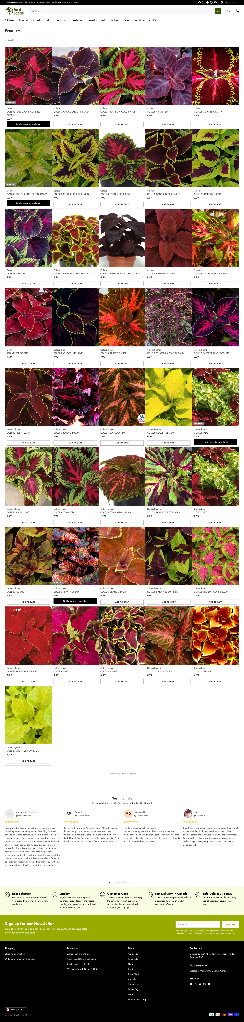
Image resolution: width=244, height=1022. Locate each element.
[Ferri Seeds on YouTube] (215, 3)
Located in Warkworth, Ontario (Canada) (209, 970)
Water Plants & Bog (137, 999)
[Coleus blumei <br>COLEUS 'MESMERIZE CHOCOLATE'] (215, 317)
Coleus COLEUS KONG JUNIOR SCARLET (163, 192)
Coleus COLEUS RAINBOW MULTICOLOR (210, 272)
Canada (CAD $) (230, 2)
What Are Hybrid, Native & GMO (83, 969)
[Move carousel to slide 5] (117, 882)
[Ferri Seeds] (14, 11)
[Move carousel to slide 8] (124, 882)
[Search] (218, 11)
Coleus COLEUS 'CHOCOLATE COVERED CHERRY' (24, 112)
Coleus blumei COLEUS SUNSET (202, 669)
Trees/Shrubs (134, 974)
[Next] (238, 844)
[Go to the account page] (228, 11)
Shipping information (15, 953)
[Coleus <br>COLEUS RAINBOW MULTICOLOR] (215, 238)
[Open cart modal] (237, 11)
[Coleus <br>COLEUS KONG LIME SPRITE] (215, 158)
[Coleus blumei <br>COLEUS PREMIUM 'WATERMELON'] (215, 556)
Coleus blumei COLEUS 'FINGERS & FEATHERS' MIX (165, 351)
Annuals (132, 979)
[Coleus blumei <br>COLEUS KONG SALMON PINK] (122, 476)
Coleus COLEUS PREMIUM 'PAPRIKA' (161, 272)
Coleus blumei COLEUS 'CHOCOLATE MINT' (68, 351)
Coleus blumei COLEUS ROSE (61, 669)
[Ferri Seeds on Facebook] (199, 3)
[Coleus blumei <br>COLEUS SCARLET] (122, 635)
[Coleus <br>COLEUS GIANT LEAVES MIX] (215, 76)
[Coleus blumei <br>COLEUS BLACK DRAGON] (75, 397)
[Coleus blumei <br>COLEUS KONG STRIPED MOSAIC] (168, 476)
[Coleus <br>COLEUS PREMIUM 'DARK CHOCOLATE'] (122, 238)
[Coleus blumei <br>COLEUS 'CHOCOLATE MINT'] (75, 317)
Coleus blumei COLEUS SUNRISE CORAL (160, 669)
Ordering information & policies (20, 959)
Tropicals (132, 969)
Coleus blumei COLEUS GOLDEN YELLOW (161, 431)
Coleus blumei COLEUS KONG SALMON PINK (115, 510)
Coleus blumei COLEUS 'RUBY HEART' (18, 431)
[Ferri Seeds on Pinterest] (207, 3)
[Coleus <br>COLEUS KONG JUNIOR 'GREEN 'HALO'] (28, 158)
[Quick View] (48, 50)
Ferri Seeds (26, 1014)
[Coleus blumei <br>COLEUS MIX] (215, 476)
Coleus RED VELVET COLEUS (17, 351)
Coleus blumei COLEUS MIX (201, 510)
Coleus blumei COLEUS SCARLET (109, 669)
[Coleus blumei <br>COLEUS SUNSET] (215, 635)
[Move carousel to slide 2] (111, 882)
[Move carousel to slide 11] (130, 882)
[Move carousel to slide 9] (126, 882)
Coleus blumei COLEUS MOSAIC (15, 590)
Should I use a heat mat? (78, 964)
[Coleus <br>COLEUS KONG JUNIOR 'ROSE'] (122, 158)
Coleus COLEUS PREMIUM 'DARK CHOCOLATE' (120, 272)
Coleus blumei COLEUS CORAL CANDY (112, 431)
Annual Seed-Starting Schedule (81, 959)
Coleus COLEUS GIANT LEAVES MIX (208, 110)
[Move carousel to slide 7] (122, 882)
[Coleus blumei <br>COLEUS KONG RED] (75, 476)
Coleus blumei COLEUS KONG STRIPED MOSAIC (164, 510)
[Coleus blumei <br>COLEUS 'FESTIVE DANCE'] (122, 317)
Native (131, 964)
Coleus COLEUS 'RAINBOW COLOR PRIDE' (118, 110)
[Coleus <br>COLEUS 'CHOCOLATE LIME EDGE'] (75, 76)
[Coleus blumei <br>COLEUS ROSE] (75, 635)
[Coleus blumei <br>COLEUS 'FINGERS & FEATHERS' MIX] (168, 317)
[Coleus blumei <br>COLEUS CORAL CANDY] (122, 397)
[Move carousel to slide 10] (128, 882)
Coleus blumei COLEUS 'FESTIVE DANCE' (113, 351)
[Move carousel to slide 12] (132, 882)
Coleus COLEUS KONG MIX (17, 272)
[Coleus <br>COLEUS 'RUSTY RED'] (168, 76)
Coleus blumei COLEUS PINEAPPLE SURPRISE (162, 590)
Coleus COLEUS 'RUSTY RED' (158, 110)
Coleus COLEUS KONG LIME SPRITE (208, 192)
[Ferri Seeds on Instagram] (211, 3)
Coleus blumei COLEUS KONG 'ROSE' (18, 510)
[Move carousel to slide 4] (115, 882)
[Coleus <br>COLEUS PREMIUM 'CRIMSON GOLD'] (75, 238)
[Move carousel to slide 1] (109, 882)
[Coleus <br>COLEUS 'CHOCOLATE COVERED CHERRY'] (28, 76)
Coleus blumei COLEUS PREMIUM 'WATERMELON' (211, 590)
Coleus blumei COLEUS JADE (201, 431)
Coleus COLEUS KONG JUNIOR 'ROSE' (116, 192)
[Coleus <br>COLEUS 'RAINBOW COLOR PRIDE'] (122, 76)
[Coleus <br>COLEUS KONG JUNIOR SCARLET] (168, 158)
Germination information (78, 953)
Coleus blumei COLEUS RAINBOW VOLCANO (22, 669)
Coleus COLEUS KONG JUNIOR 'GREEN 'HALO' (27, 192)
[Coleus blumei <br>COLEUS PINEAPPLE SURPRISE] (168, 556)
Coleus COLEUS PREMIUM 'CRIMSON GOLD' (72, 272)
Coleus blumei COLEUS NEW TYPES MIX (66, 590)
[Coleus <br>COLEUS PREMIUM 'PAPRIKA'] (168, 238)
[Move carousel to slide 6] (119, 882)
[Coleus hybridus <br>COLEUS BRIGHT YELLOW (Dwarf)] (28, 715)
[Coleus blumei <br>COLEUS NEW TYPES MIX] (75, 556)
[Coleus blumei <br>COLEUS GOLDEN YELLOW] (168, 397)
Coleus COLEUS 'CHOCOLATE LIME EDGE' (71, 110)
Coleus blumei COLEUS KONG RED (64, 510)
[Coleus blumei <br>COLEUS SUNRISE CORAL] (168, 635)
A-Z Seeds (133, 953)
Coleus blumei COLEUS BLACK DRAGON (66, 431)
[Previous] (6, 844)
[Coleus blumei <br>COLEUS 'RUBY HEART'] (28, 397)
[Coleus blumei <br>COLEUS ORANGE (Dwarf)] (122, 556)
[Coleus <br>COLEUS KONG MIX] (28, 238)
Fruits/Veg (133, 989)
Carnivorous (133, 984)
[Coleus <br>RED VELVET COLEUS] (28, 317)
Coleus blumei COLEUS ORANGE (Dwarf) (113, 590)
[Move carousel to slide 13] (134, 882)
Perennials (133, 959)
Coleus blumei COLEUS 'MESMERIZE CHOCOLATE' (212, 351)
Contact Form (200, 965)
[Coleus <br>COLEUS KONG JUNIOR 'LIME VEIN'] (75, 158)
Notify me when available (28, 124)
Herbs (131, 994)
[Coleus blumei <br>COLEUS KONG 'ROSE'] (28, 476)
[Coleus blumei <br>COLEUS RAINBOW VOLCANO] (28, 635)
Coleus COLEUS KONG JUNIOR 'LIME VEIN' (72, 192)
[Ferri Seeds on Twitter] (203, 3)
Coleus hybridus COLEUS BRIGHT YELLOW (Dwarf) (23, 749)
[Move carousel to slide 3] (113, 882)
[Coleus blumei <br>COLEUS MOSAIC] (28, 556)
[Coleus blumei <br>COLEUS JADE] (215, 397)
